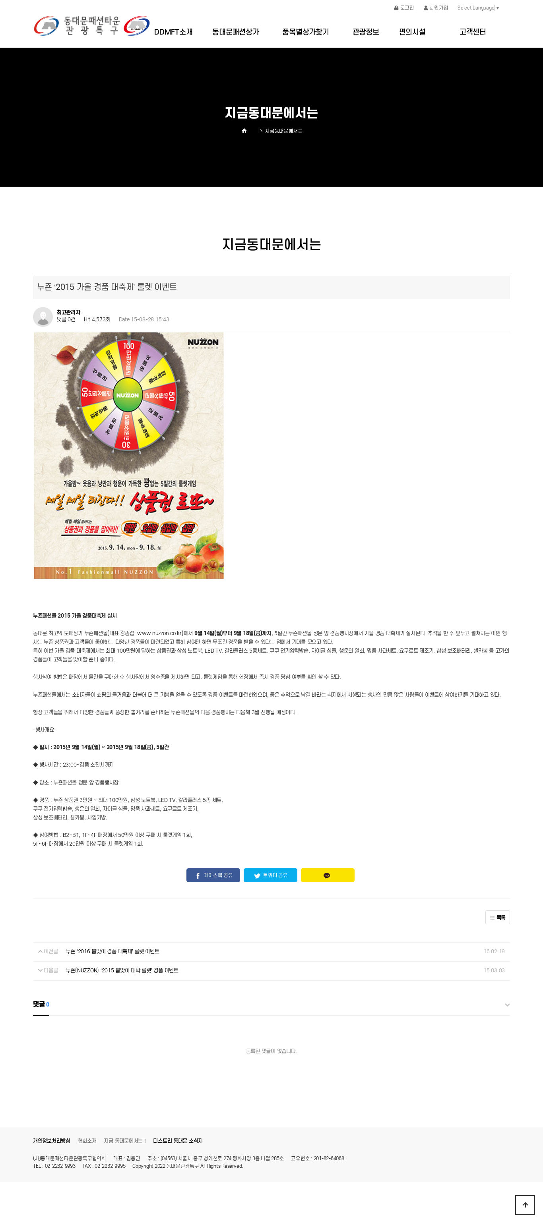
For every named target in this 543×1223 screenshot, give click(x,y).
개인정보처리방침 (51, 1141)
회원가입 (438, 8)
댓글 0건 (66, 319)
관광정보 (366, 32)
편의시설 (412, 32)
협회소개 (87, 1141)
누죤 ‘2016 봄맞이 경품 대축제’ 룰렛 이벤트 (112, 951)
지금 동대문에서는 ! (124, 1141)
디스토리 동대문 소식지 (178, 1141)
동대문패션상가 (235, 32)
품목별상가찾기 (305, 32)
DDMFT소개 (173, 32)
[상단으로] (525, 1205)
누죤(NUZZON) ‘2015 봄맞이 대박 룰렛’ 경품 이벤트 (122, 970)
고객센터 (473, 32)
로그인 (407, 8)
